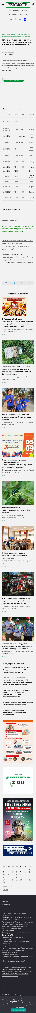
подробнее (13, 1001)
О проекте (6, 904)
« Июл (5, 890)
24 (4, 880)
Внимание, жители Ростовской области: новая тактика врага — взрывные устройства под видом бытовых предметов (17, 370)
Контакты (5, 907)
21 (21, 877)
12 (12, 875)
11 (8, 875)
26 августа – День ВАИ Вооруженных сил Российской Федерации (18, 703)
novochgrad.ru (14, 209)
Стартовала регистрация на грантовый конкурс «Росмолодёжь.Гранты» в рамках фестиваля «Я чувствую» (17, 463)
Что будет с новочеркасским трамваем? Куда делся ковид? (16, 246)
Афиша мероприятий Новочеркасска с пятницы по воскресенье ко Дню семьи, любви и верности (18, 228)
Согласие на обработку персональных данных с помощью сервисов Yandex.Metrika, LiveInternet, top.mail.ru (17, 969)
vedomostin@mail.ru (20, 14)
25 (8, 880)
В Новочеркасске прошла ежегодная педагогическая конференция (14, 555)
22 (25, 877)
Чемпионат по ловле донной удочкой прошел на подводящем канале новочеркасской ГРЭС (17, 646)
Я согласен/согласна (18, 1010)
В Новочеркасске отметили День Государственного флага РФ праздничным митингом (16, 670)
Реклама (5, 901)
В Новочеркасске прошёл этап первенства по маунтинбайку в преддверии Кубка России (16, 600)
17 (4, 877)
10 (4, 875)
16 (29, 875)
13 (17, 875)
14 (21, 875)
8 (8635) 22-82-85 (20, 10)
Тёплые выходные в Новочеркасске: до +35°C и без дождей (16, 510)
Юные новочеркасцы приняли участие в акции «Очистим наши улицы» (16, 417)
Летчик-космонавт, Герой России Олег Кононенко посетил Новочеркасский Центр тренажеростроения (16, 693)
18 (8, 877)
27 (17, 880)
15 (25, 875)
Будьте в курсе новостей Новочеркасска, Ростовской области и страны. (17, 257)
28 (21, 880)
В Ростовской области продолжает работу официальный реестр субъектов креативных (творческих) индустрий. (17, 322)
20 (17, 877)
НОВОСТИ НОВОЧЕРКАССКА (13, 80)
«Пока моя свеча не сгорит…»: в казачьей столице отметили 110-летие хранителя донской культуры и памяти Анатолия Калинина (17, 681)
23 (30, 877)
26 (13, 880)
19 (12, 877)
